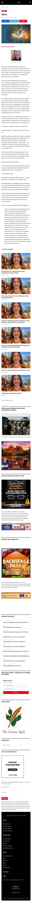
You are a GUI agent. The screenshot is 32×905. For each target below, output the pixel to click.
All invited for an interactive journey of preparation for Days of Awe (13, 272)
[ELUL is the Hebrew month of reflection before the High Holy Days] (16, 286)
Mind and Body (6, 841)
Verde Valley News (7, 826)
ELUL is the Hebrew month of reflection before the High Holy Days (15, 296)
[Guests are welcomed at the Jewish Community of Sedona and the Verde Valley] (16, 335)
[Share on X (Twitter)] (14, 21)
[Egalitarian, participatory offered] (16, 383)
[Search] (30, 2)
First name (4, 792)
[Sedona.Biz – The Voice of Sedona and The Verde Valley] (16, 2)
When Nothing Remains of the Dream (12, 627)
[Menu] (2, 2)
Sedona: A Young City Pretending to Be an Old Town (15, 622)
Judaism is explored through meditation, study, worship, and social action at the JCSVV (15, 321)
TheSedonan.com (16, 888)
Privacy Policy (15, 898)
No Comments (14, 17)
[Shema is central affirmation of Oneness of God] (16, 360)
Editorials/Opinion (7, 828)
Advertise (5, 860)
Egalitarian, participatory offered (11, 393)
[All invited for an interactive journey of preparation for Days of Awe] (16, 261)
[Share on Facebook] (5, 21)
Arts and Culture (7, 838)
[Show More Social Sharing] (29, 21)
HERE (2, 587)
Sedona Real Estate (7, 856)
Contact (5, 865)
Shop (4, 858)
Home (2, 6)
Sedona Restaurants (8, 848)
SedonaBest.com (16, 892)
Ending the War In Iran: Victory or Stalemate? (14, 636)
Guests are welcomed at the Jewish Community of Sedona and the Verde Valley (15, 346)
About (4, 863)
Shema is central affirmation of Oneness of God (15, 370)
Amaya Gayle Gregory (8, 46)
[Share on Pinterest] (23, 21)
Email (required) (5, 786)
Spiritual (4, 10)
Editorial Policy (6, 867)
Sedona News (6, 824)
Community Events (7, 845)
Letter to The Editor (7, 830)
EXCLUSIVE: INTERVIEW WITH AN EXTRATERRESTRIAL (16, 656)
